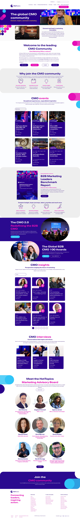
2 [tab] (38, 370)
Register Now (18, 134)
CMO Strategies (21, 290)
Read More (18, 298)
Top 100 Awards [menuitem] (33, 501)
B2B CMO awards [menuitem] (63, 508)
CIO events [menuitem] (62, 497)
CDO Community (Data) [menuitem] (49, 501)
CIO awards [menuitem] (62, 503)
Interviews (55, 65)
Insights (45, 65)
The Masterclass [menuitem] (33, 502)
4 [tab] (41, 370)
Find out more (15, 236)
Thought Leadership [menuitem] (34, 509)
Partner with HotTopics (65, 4)
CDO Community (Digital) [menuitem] (49, 500)
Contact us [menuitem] (32, 497)
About (58, 4)
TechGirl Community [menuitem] (49, 503)
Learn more (40, 389)
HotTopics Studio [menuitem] (63, 496)
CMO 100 (46, 256)
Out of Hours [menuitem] (32, 506)
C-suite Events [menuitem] (33, 500)
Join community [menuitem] (48, 496)
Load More (40, 466)
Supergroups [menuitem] (33, 508)
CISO (36, 151)
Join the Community (63, 6)
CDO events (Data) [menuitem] (63, 500)
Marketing (52, 355)
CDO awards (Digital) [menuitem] (64, 507)
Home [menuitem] (31, 496)
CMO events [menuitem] (62, 502)
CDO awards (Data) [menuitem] (64, 506)
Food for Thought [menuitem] (33, 503)
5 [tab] (42, 370)
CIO (33, 151)
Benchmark (34, 65)
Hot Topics (50, 4)
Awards (55, 4)
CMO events (24, 65)
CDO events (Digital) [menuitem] (64, 501)
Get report (44, 196)
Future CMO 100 (55, 256)
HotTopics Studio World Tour (42, 4)
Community (31, 4)
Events (35, 4)
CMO (17, 124)
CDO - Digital (40, 151)
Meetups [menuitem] (32, 507)
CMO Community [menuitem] (48, 502)
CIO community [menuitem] (48, 497)
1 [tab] (37, 370)
